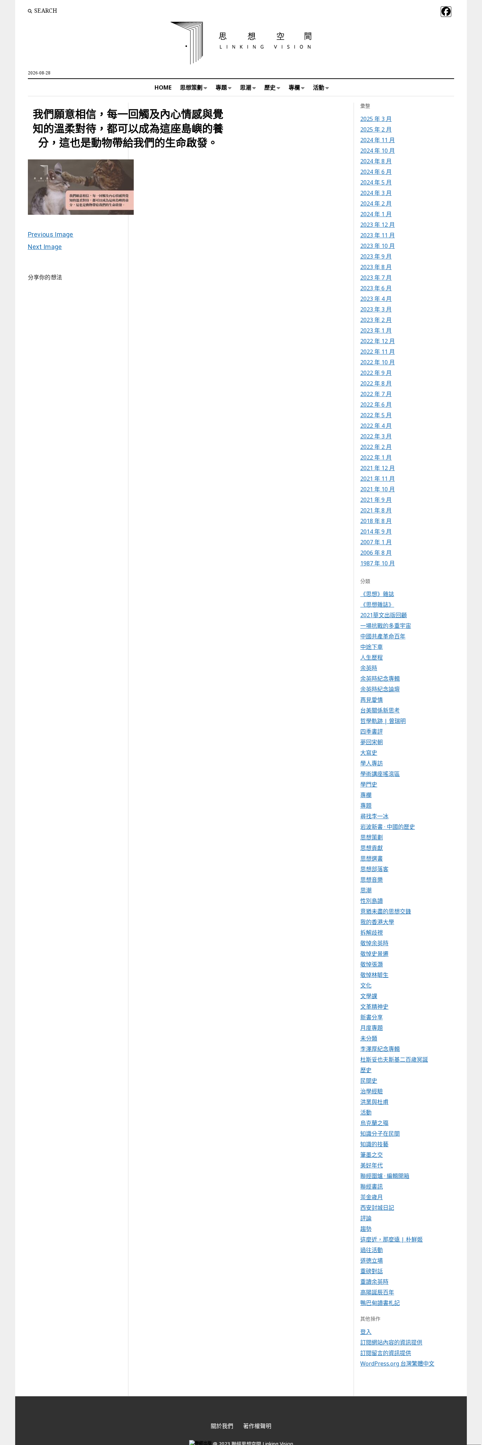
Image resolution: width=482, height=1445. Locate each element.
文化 (366, 985)
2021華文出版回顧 (383, 615)
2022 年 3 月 (376, 436)
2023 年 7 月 (376, 277)
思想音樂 (371, 880)
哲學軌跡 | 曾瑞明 (383, 721)
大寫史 (368, 753)
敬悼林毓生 (374, 975)
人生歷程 (371, 657)
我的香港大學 (377, 922)
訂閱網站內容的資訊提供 (391, 1342)
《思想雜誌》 (377, 604)
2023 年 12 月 (377, 225)
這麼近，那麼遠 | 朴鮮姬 (391, 1239)
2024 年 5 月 (376, 182)
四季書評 (371, 731)
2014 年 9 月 (376, 531)
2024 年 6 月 (376, 172)
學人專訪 (371, 763)
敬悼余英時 (374, 943)
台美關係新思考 (380, 710)
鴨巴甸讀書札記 (380, 1303)
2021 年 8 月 (376, 510)
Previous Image (50, 234)
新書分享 (371, 1017)
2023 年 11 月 (377, 235)
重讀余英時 (374, 1282)
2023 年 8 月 (376, 267)
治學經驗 (371, 1091)
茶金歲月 (371, 1197)
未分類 (368, 1038)
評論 (366, 1218)
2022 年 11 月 (377, 352)
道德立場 (371, 1260)
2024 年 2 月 (376, 203)
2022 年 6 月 (376, 404)
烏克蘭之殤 (374, 1123)
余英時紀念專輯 (380, 678)
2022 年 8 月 (376, 383)
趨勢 (366, 1229)
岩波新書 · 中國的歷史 (387, 827)
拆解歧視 (371, 932)
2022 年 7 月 (376, 394)
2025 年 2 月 (376, 129)
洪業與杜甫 (374, 1102)
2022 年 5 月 (376, 415)
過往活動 (371, 1250)
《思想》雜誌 (377, 594)
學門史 (368, 784)
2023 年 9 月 (376, 256)
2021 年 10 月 (377, 489)
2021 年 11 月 (377, 478)
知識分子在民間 (380, 1133)
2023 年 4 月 (376, 299)
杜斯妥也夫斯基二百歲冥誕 (394, 1059)
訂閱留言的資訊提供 (385, 1353)
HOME (163, 87)
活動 (318, 87)
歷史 (270, 87)
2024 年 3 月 (376, 193)
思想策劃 (191, 87)
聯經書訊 (371, 1186)
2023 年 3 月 (376, 309)
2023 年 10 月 (377, 246)
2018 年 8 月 (376, 521)
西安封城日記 (377, 1208)
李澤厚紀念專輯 (380, 1049)
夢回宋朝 (371, 742)
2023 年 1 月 (376, 330)
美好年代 (371, 1165)
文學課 (368, 996)
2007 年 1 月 (376, 542)
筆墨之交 (371, 1155)
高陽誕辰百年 (377, 1292)
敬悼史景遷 (374, 954)
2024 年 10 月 (377, 150)
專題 (221, 87)
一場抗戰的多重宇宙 (385, 626)
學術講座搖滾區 (380, 774)
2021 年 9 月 (376, 500)
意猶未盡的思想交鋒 (385, 911)
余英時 (368, 668)
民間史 (368, 1081)
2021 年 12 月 (377, 468)
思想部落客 (374, 869)
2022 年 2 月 (376, 447)
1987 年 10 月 (377, 563)
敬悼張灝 (371, 964)
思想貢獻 (371, 848)
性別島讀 (371, 901)
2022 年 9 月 (376, 373)
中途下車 (371, 647)
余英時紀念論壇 (380, 689)
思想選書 (371, 858)
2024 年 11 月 (377, 140)
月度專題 (371, 1028)
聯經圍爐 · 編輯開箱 (384, 1176)
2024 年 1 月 (376, 214)
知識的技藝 (374, 1144)
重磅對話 (371, 1271)
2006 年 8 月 (376, 553)
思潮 (245, 87)
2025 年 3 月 (376, 119)
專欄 (294, 87)
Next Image (45, 246)
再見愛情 (371, 700)
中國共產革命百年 (382, 636)
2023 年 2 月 (376, 320)
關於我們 (222, 1425)
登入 (366, 1332)
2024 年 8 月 (376, 161)
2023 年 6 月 (376, 288)
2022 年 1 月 (376, 457)
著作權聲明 (257, 1425)
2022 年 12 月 (377, 341)
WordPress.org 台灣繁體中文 (397, 1363)
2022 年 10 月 (377, 362)
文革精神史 (374, 1006)
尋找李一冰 (374, 816)
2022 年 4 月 (376, 426)
